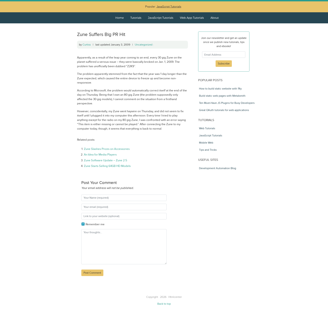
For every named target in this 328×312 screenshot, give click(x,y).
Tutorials (135, 17)
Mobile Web (206, 142)
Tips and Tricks (208, 149)
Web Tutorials (207, 128)
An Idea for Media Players (100, 154)
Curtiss (87, 44)
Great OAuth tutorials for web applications (224, 110)
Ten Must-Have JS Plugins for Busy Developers (227, 102)
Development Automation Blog (217, 168)
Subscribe (224, 63)
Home (119, 17)
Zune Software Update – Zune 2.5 (105, 160)
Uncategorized (143, 44)
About (214, 17)
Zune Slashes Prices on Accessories (107, 149)
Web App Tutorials (192, 17)
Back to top (164, 303)
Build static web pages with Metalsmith (222, 95)
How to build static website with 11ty (220, 88)
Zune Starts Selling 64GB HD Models (107, 166)
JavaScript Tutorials (168, 6)
